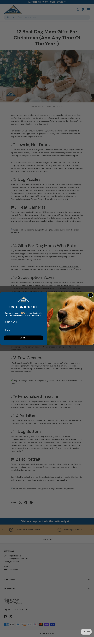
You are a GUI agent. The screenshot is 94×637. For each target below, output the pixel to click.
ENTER (24, 338)
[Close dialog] (90, 295)
